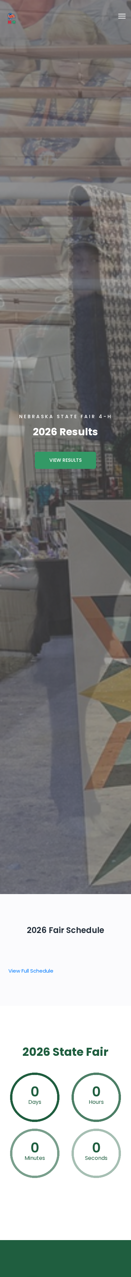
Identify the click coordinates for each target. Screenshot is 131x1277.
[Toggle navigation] (122, 16)
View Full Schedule (30, 970)
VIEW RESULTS (65, 460)
